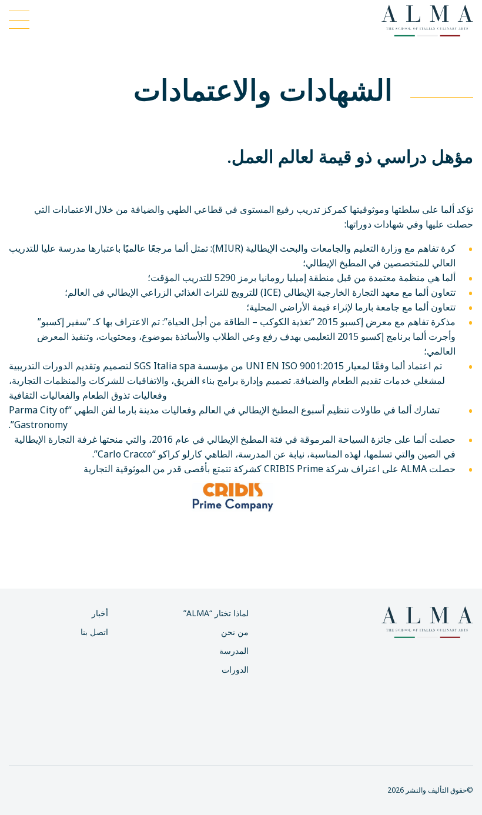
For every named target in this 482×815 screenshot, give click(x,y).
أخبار (100, 613)
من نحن (235, 631)
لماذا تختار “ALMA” (216, 613)
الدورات (235, 669)
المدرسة (234, 650)
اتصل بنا (94, 631)
